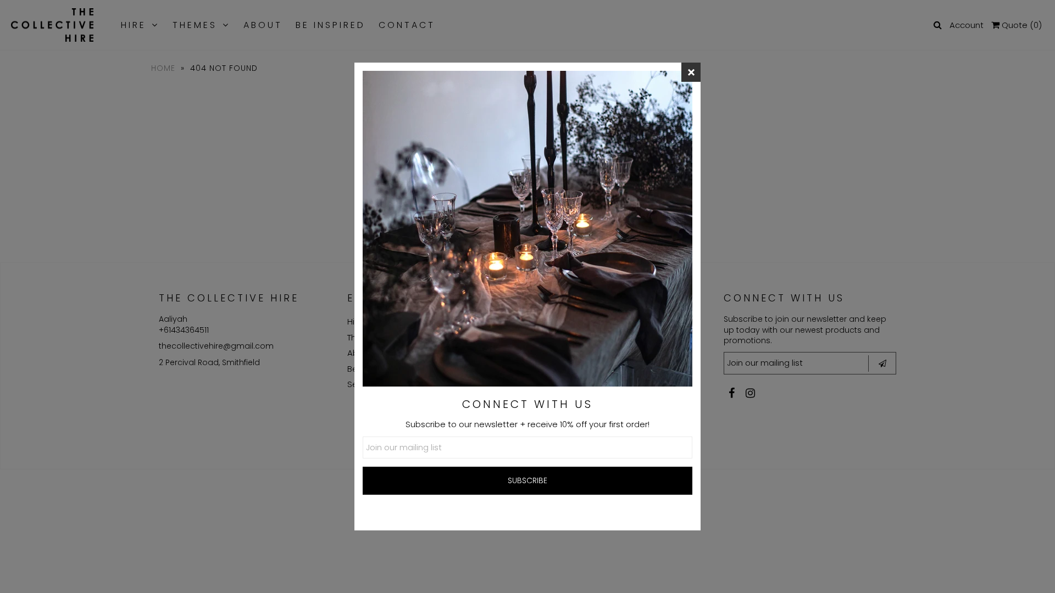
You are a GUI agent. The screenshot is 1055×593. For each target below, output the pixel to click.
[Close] (691, 72)
